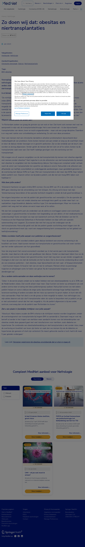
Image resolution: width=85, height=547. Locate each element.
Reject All (48, 113)
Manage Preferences (22, 113)
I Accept (63, 113)
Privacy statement (28, 94)
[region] (42, 98)
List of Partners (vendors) (22, 108)
